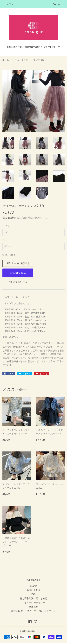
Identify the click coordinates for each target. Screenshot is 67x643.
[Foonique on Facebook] (30, 622)
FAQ (33, 594)
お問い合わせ (33, 590)
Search (33, 586)
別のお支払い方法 (18, 282)
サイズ (5, 226)
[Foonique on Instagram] (35, 622)
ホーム (5, 60)
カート (61, 4)
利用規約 (33, 607)
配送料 (10, 217)
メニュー (11, 4)
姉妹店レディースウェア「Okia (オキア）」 (33, 611)
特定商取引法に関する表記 (33, 598)
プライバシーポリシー (33, 602)
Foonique (31, 631)
